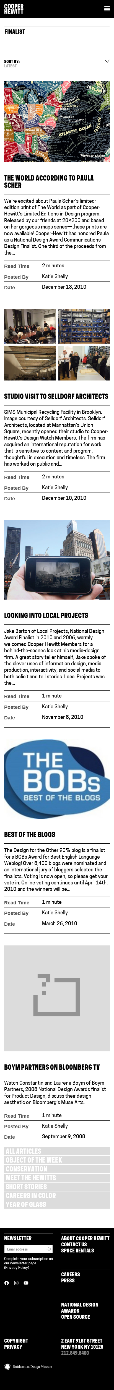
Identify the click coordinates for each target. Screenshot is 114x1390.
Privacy (13, 1347)
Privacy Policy (16, 1268)
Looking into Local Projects (46, 616)
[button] (107, 9)
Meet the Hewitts (31, 1179)
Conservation (26, 1170)
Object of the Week (34, 1161)
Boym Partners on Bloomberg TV (52, 1068)
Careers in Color (31, 1196)
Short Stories (26, 1187)
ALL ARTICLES (23, 1152)
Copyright (16, 1341)
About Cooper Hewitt (85, 1239)
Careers (70, 1275)
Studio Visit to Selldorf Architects (56, 397)
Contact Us (74, 1245)
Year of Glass (26, 1205)
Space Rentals (77, 1251)
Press (68, 1281)
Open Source (75, 1317)
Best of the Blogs (29, 835)
